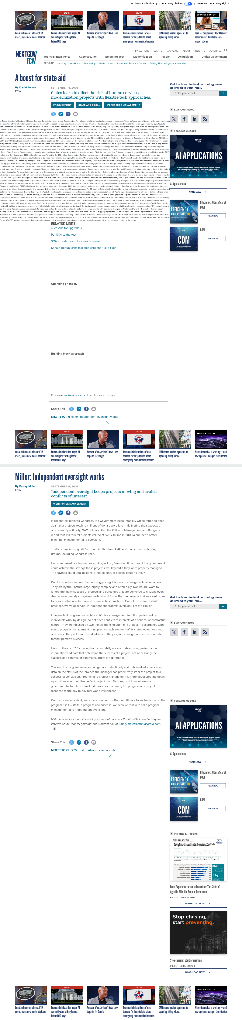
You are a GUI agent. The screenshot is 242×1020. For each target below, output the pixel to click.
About (186, 51)
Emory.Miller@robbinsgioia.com (139, 724)
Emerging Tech (115, 57)
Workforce (75, 63)
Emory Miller (27, 486)
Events (158, 51)
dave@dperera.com (74, 395)
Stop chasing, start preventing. (186, 960)
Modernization (142, 57)
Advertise (215, 51)
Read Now (195, 192)
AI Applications (178, 184)
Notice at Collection (142, 3)
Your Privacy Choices (171, 3)
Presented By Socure (182, 966)
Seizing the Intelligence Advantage (168, 63)
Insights (200, 51)
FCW (18, 91)
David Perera (27, 87)
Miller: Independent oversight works (94, 416)
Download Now (195, 903)
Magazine (172, 51)
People (165, 57)
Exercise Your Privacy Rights (213, 3)
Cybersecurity (88, 57)
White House (106, 63)
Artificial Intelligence (57, 57)
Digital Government (214, 57)
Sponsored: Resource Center (131, 63)
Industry (62, 63)
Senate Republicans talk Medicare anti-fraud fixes (83, 248)
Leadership (89, 63)
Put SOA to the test (63, 234)
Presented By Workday (184, 897)
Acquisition (185, 57)
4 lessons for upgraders (66, 228)
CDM (202, 229)
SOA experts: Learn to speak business (75, 241)
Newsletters (141, 51)
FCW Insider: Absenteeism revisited (94, 750)
